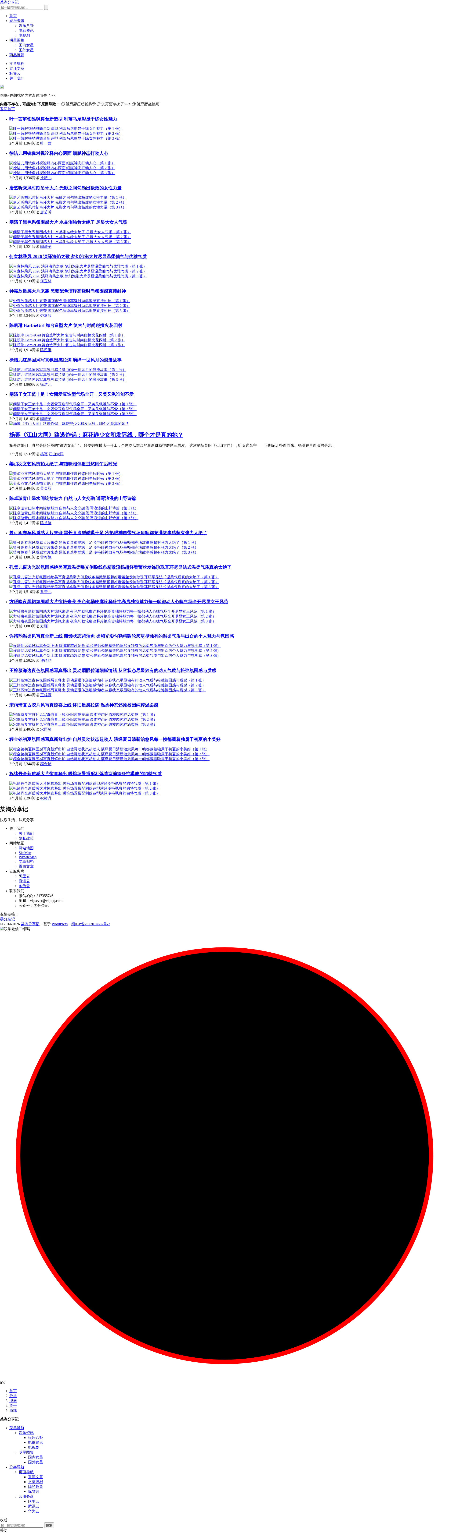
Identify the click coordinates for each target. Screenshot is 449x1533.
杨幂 (44, 454)
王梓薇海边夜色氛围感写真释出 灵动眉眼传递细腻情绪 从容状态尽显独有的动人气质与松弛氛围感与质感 (112, 670)
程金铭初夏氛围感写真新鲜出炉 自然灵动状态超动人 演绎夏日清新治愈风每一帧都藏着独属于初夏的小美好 (115, 739)
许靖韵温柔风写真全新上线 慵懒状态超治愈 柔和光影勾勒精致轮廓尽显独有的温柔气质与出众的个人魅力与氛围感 (121, 636)
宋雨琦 (45, 729)
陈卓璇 (45, 523)
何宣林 (45, 281)
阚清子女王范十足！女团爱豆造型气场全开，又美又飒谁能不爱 (71, 394)
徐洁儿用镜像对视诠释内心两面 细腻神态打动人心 (58, 153)
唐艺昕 (45, 212)
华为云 (24, 886)
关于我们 (16, 78)
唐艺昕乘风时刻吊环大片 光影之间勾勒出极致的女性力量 (65, 187)
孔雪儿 (45, 592)
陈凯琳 (45, 350)
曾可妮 (45, 557)
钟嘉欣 (45, 316)
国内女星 (26, 45)
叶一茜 (45, 143)
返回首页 (7, 109)
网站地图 (26, 848)
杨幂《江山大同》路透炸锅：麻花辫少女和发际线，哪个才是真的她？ (96, 435)
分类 (13, 1396)
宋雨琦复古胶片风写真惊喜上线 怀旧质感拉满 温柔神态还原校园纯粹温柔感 (83, 705)
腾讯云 (24, 881)
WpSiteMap (27, 857)
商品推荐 (16, 55)
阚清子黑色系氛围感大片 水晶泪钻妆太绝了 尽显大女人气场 (68, 222)
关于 (13, 1406)
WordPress (60, 924)
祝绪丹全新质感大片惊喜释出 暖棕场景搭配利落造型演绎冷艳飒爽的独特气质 (85, 773)
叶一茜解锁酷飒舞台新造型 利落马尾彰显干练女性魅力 (63, 119)
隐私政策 (26, 838)
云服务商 (26, 1496)
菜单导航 (16, 1428)
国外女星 (26, 50)
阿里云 (24, 876)
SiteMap (25, 853)
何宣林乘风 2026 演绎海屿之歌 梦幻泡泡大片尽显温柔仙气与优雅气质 (78, 256)
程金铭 (45, 764)
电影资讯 (26, 30)
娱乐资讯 (16, 21)
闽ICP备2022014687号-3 (90, 924)
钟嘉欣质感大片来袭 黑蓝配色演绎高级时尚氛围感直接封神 (67, 291)
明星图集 (16, 40)
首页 (13, 16)
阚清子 (45, 247)
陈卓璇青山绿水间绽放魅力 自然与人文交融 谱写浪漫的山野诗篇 (72, 498)
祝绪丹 (45, 798)
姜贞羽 (45, 488)
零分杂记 (7, 919)
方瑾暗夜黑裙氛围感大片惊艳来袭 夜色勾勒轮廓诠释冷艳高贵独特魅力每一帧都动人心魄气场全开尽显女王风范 (118, 601)
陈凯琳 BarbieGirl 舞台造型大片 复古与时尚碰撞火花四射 (65, 325)
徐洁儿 (45, 178)
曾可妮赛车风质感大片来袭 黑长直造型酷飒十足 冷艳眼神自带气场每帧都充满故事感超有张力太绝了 (108, 532)
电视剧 (24, 35)
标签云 (15, 73)
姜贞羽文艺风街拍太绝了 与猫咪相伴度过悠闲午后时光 (63, 463)
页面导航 (26, 1472)
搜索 (13, 1401)
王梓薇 (45, 695)
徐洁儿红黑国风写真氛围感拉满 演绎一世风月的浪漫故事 (65, 359)
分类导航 (16, 1467)
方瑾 (44, 626)
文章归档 (16, 64)
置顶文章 (16, 69)
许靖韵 (45, 660)
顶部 (13, 1411)
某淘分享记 (9, 2)
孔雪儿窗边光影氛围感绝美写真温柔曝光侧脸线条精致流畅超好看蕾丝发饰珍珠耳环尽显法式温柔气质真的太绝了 (120, 567)
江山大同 (56, 454)
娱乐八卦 (26, 26)
